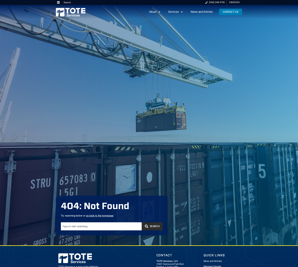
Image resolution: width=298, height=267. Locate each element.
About (152, 11)
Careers (234, 2)
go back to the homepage (99, 215)
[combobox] (74, 2)
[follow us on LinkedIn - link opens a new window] (58, 2)
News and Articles (202, 11)
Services (173, 11)
